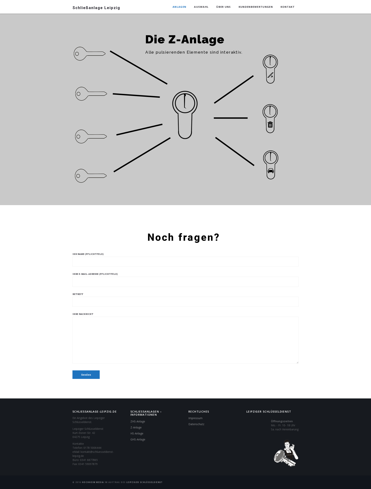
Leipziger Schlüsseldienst (144, 482)
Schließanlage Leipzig (96, 7)
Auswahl (201, 7)
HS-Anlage (136, 433)
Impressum (195, 418)
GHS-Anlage (137, 439)
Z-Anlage (136, 427)
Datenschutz (196, 424)
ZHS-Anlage (137, 421)
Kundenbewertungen (256, 7)
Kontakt (288, 7)
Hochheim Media (93, 482)
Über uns (223, 7)
